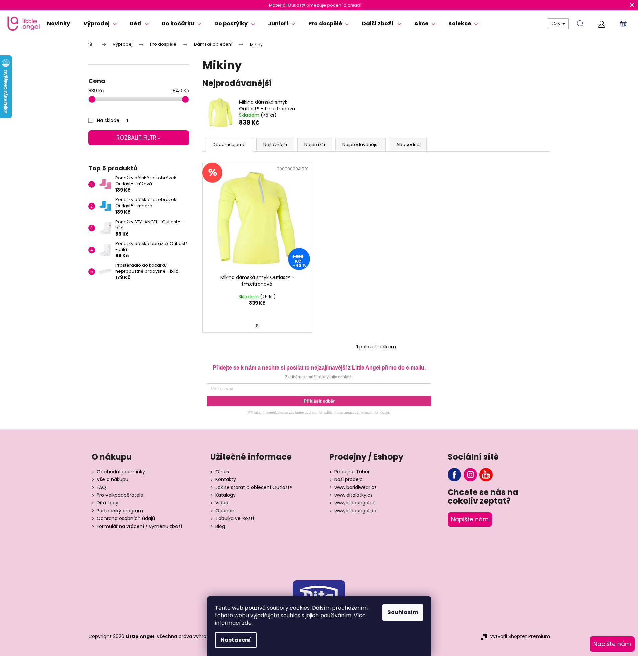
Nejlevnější (275, 144)
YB (486, 474)
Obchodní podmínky (121, 472)
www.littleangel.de (355, 511)
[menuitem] (58, 23)
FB (454, 474)
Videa (221, 503)
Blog (220, 526)
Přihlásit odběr (319, 401)
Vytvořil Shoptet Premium (520, 636)
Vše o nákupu (112, 479)
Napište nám (470, 519)
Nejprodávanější (360, 144)
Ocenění (225, 511)
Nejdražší (314, 144)
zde (247, 623)
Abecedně (408, 144)
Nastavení (236, 640)
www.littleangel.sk (354, 503)
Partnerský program (120, 511)
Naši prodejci (349, 479)
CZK (556, 23)
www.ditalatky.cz (353, 495)
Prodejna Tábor (352, 472)
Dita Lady (107, 503)
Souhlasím (402, 612)
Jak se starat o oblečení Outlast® (253, 487)
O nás (222, 472)
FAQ (101, 487)
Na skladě (112, 120)
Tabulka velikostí (234, 518)
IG (470, 474)
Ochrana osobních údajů (126, 518)
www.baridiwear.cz (355, 487)
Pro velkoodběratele (120, 495)
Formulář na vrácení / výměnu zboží (139, 526)
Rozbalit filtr (136, 138)
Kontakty (225, 479)
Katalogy (225, 495)
